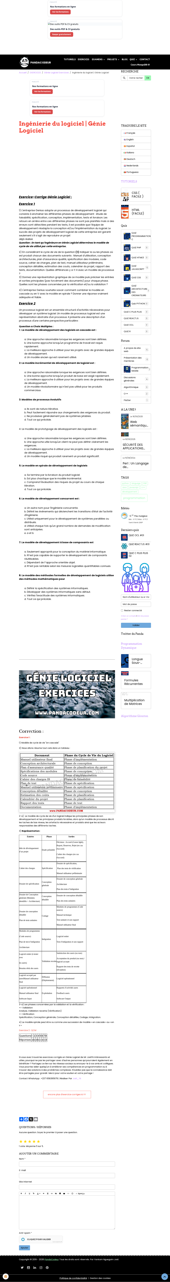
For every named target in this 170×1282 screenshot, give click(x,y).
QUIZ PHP (139, 247)
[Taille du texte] (33, 1194)
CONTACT (145, 59)
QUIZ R (135, 331)
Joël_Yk (76, 1078)
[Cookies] (6, 1276)
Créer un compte (128, 616)
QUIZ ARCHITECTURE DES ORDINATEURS (140, 290)
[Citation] (43, 1194)
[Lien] (52, 1194)
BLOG (125, 59)
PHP (145, 483)
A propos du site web (135, 350)
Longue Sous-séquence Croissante (140, 661)
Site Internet (25, 1181)
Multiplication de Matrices (134, 702)
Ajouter (24, 1247)
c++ (143, 487)
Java (124, 487)
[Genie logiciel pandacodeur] (67, 694)
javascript (134, 487)
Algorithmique (135, 387)
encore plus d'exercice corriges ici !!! (67, 1094)
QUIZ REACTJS (135, 318)
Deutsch (130, 159)
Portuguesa (132, 172)
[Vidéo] (64, 1194)
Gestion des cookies (100, 1278)
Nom (21, 1158)
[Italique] (25, 1194)
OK (147, 77)
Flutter (135, 400)
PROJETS (112, 59)
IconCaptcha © (57, 1242)
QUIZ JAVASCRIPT (139, 267)
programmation (134, 498)
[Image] (60, 1194)
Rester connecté (133, 610)
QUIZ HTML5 (139, 257)
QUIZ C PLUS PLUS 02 (138, 555)
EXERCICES (83, 59)
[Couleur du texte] (39, 1194)
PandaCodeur (51, 1259)
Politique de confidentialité (73, 1278)
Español (130, 146)
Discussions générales (135, 379)
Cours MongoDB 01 (140, 64)
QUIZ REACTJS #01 (139, 544)
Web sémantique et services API (139, 423)
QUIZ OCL (135, 324)
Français (130, 133)
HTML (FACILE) (138, 211)
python (125, 483)
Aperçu (81, 1193)
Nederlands (132, 165)
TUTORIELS (70, 59)
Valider (136, 625)
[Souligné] (29, 1194)
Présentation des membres (136, 359)
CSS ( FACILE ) (138, 194)
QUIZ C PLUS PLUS (135, 311)
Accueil (23, 72)
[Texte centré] (48, 1194)
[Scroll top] (164, 1276)
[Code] (68, 1194)
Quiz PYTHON (139, 303)
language (136, 483)
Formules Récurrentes (133, 682)
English (130, 139)
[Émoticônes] (72, 1194)
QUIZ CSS (139, 277)
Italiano (130, 152)
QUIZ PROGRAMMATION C (141, 236)
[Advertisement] (48, 48)
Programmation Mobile (140, 369)
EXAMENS (97, 59)
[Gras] (21, 1194)
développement (129, 491)
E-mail (22, 1170)
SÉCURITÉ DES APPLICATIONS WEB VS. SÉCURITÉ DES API (136, 446)
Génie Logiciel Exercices (56, 72)
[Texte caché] (56, 1194)
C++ (135, 393)
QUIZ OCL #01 (136, 535)
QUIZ (132, 59)
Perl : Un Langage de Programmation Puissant (136, 465)
